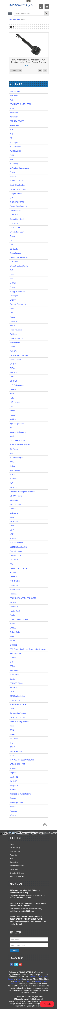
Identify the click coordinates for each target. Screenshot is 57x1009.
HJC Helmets (15, 402)
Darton (12, 240)
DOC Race (14, 261)
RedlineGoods (15, 611)
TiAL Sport (14, 738)
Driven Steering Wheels (19, 266)
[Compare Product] (41, 6)
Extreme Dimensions (18, 304)
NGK (12, 534)
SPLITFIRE (14, 674)
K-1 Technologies (16, 457)
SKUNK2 (13, 645)
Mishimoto (14, 500)
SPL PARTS (14, 670)
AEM (12, 108)
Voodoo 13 (14, 777)
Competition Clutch (17, 219)
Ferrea (12, 317)
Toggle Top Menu (28, 1)
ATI (11, 138)
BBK (11, 159)
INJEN (12, 427)
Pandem (13, 572)
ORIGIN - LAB (15, 555)
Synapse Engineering (18, 713)
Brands (17, 20)
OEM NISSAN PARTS (18, 547)
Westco (13, 789)
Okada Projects (16, 551)
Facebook (11, 964)
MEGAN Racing (16, 495)
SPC (11, 662)
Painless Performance (18, 568)
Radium (13, 602)
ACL (11, 99)
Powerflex (13, 576)
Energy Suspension (17, 291)
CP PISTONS (15, 227)
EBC (11, 278)
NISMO (13, 538)
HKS (11, 406)
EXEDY (13, 300)
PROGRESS (15, 581)
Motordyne (14, 513)
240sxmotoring (15, 91)
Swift (12, 708)
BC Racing (14, 163)
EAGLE (13, 274)
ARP (11, 134)
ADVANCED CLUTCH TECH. (21, 104)
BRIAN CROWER (16, 180)
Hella (12, 398)
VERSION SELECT (17, 764)
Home (10, 20)
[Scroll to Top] (45, 825)
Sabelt (12, 623)
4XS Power (14, 95)
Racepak (13, 593)
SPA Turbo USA (16, 653)
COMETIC (14, 214)
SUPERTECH (15, 700)
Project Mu (14, 585)
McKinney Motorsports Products (22, 491)
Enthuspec (14, 295)
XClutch (13, 815)
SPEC (12, 666)
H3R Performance (16, 385)
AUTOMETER (15, 146)
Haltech (13, 389)
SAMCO (13, 627)
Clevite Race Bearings (18, 206)
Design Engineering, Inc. (19, 257)
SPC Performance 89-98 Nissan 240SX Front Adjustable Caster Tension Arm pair (28, 60)
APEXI (12, 129)
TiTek (12, 743)
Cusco (12, 236)
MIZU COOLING (16, 504)
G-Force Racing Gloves (19, 355)
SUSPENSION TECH (18, 704)
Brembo (13, 176)
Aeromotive (14, 116)
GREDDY (13, 372)
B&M (12, 155)
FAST (12, 308)
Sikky (12, 636)
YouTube (20, 964)
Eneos (12, 287)
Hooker (12, 410)
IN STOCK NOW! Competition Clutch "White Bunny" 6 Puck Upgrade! (28, 904)
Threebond (14, 734)
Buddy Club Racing (17, 185)
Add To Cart (16, 70)
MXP (12, 530)
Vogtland (13, 772)
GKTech (13, 368)
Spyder (12, 679)
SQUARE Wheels (16, 683)
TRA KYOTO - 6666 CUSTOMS (22, 759)
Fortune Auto (15, 342)
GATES (13, 363)
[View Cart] (47, 6)
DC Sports (14, 249)
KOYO (12, 474)
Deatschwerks (15, 253)
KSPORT (13, 478)
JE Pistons (14, 449)
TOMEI (12, 747)
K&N (11, 453)
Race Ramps (15, 589)
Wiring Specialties (17, 802)
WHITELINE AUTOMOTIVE (20, 794)
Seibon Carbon (15, 632)
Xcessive (13, 811)
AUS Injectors (15, 142)
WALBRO (13, 781)
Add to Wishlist (40, 70)
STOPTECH (14, 691)
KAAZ (12, 461)
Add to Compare (45, 70)
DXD (11, 270)
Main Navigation (10, 13)
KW (11, 483)
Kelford (12, 466)
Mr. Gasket (14, 521)
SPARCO (13, 657)
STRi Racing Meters (17, 696)
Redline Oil (14, 606)
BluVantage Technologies (19, 168)
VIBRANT (13, 768)
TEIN (12, 730)
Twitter (16, 964)
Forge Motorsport (16, 338)
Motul (12, 517)
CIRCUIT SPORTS (17, 202)
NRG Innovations (16, 542)
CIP (11, 197)
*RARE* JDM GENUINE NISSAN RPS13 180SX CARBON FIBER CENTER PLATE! (26, 918)
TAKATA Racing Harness (19, 721)
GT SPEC (13, 381)
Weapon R (14, 785)
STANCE (13, 687)
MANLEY (13, 487)
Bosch (12, 172)
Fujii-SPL (13, 351)
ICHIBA (13, 419)
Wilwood (13, 798)
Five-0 (12, 325)
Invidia (12, 436)
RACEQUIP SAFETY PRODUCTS (23, 598)
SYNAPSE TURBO (17, 717)
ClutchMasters (15, 210)
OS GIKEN (14, 559)
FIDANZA (13, 321)
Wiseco (13, 806)
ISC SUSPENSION (17, 440)
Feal (11, 312)
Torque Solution (16, 751)
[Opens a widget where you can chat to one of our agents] (47, 1004)
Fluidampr (13, 334)
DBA (11, 244)
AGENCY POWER (17, 121)
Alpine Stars (14, 125)
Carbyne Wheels (16, 193)
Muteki (12, 525)
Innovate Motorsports (18, 432)
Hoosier (13, 415)
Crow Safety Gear (16, 231)
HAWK (12, 393)
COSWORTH (15, 223)
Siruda (12, 640)
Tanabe (12, 725)
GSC (12, 376)
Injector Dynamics (17, 423)
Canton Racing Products (19, 189)
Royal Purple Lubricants (19, 619)
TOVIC (12, 755)
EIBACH (13, 283)
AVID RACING (15, 151)
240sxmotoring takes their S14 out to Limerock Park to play (25, 891)
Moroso (13, 508)
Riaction (13, 615)
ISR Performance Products (20, 444)
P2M (11, 564)
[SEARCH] (46, 13)
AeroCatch (14, 112)
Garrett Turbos (15, 359)
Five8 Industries (16, 329)
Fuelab (12, 346)
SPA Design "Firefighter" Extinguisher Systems (28, 649)
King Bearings (15, 470)
